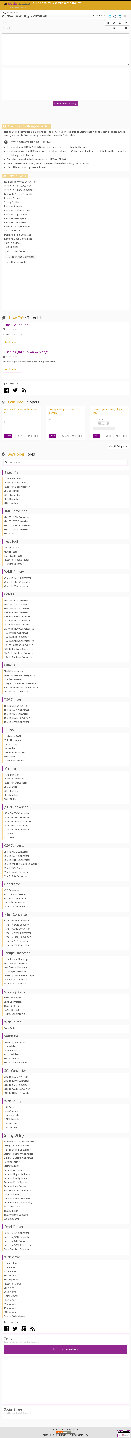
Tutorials (50, 3)
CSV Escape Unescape (15, 979)
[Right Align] (126, 23)
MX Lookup (10, 748)
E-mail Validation (15, 325)
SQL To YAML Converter (17, 1088)
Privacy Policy (65, 1435)
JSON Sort (9, 833)
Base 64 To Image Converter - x (21, 687)
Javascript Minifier (14, 778)
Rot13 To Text (11, 1010)
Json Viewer (10, 1267)
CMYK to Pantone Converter (19, 653)
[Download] (120, 28)
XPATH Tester (11, 551)
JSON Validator (12, 1050)
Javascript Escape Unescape (19, 975)
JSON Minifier (11, 791)
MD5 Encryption (12, 997)
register (76, 3)
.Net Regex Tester (13, 563)
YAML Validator (12, 1054)
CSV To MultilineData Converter (21, 863)
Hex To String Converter (17, 1149)
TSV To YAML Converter (17, 718)
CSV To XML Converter (16, 851)
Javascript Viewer (13, 1283)
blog (42, 3)
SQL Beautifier (11, 503)
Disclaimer (78, 1435)
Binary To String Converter (18, 194)
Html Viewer (10, 1271)
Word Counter (11, 1218)
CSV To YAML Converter (17, 872)
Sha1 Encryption (13, 1001)
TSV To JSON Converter (16, 709)
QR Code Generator (14, 902)
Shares (36, 3)
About (45, 1435)
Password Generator (15, 898)
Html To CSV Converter (16, 920)
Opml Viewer (11, 1295)
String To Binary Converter (18, 189)
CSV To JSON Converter (16, 855)
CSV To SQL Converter (16, 868)
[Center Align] (114, 28)
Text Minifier (11, 247)
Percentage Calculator (16, 691)
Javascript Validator (14, 1042)
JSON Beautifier (12, 495)
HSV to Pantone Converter (18, 657)
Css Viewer (9, 1287)
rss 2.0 (59, 1432)
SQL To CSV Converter (16, 1076)
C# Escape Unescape (15, 971)
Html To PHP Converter (17, 941)
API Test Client (12, 547)
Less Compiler (11, 1111)
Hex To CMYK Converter (17, 616)
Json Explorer (11, 1263)
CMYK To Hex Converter (17, 620)
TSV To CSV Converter (16, 705)
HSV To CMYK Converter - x (19, 640)
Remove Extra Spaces (15, 218)
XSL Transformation (15, 894)
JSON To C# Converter (16, 825)
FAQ (86, 1435)
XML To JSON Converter (17, 517)
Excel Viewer (10, 1291)
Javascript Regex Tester (16, 559)
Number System (13, 679)
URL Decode (10, 1127)
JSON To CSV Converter (16, 813)
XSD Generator (12, 890)
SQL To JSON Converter (16, 1080)
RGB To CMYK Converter (17, 608)
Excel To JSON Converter (17, 1237)
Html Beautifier (12, 478)
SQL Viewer (10, 1312)
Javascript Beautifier (15, 482)
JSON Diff (9, 837)
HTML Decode (11, 1119)
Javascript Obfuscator (15, 782)
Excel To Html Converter (17, 1249)
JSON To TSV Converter (16, 829)
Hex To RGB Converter (16, 612)
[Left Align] (107, 23)
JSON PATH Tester (13, 555)
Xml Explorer (11, 1279)
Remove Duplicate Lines (17, 210)
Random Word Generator (17, 226)
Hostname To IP (13, 736)
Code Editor (10, 1028)
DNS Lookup (10, 744)
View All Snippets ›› (118, 446)
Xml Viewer (10, 1275)
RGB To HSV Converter (16, 604)
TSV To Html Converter (16, 722)
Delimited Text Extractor (17, 234)
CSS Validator (11, 1046)
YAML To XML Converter (17, 582)
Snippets (60, 3)
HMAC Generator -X (14, 1014)
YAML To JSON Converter (17, 578)
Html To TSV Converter (16, 945)
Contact (53, 1435)
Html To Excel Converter (17, 936)
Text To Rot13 (11, 1005)
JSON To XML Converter (17, 817)
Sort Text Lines (12, 243)
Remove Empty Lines (15, 214)
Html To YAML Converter (17, 932)
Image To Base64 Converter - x (21, 683)
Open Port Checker (14, 760)
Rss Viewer (9, 1299)
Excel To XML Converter (17, 1241)
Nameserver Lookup (15, 752)
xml (73, 1432)
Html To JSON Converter (17, 924)
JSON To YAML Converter (17, 821)
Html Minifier (11, 774)
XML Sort (9, 533)
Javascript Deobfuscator (17, 486)
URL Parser (10, 1107)
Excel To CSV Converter (16, 1232)
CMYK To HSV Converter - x (19, 628)
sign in (68, 3)
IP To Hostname (13, 740)
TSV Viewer (10, 1308)
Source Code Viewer (14, 1316)
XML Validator (11, 1058)
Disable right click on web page (26, 352)
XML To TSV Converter (16, 529)
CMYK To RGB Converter (17, 624)
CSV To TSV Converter (16, 876)
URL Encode (10, 1123)
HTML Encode (11, 1115)
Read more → (12, 342)
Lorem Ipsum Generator (17, 906)
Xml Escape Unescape (15, 963)
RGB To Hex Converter (16, 600)
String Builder (11, 202)
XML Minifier (11, 795)
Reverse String (12, 198)
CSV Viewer (10, 1304)
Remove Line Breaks (15, 222)
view (8, 435)
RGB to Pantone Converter (18, 649)
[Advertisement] (65, 116)
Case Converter (12, 230)
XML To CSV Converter (16, 521)
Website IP (9, 756)
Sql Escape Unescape (15, 983)
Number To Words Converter (20, 181)
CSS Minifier (10, 786)
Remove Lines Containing (18, 238)
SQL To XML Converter (16, 1084)
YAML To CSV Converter (17, 586)
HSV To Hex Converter (16, 632)
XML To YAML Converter (17, 525)
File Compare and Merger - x (19, 675)
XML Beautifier (12, 499)
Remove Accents (13, 206)
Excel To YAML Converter (17, 1245)
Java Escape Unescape (15, 967)
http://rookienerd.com (65, 1349)
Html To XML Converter (17, 928)
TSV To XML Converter (16, 714)
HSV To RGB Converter (16, 636)
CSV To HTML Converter (17, 859)
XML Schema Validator (16, 1062)
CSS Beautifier (11, 490)
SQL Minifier (10, 799)
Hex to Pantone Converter (18, 644)
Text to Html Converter (17, 251)
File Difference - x (13, 671)
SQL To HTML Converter (17, 1093)
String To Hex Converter (17, 185)
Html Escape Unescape (16, 959)
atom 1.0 (67, 1432)
